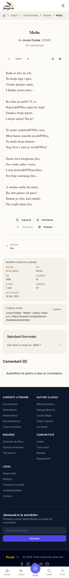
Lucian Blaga (44, 415)
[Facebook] (22, 564)
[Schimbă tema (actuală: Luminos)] (53, 59)
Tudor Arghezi (45, 421)
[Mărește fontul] (28, 59)
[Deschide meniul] (63, 5)
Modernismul (10, 415)
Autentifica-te (15, 373)
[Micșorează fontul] (9, 59)
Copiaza (57, 309)
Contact (7, 495)
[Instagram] (28, 564)
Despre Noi (9, 473)
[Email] (47, 564)
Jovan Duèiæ (30, 15)
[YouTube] (41, 564)
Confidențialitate (12, 490)
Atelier (40, 441)
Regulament (43, 458)
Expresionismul (11, 421)
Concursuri (43, 447)
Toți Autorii (9, 452)
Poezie (47, 15)
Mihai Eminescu (45, 404)
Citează (47, 226)
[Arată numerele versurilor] (60, 59)
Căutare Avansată (13, 447)
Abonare (34, 538)
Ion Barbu (42, 426)
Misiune (7, 478)
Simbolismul (9, 409)
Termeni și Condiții (13, 484)
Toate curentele (12, 426)
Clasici (14, 15)
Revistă (41, 452)
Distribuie (47, 219)
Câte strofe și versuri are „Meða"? (24, 345)
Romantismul (10, 404)
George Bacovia (46, 409)
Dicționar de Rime (13, 441)
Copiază (26, 219)
